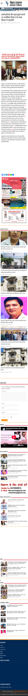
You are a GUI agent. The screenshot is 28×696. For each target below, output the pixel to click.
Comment (4, 391)
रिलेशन (1, 654)
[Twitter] (14, 693)
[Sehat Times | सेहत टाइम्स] (14, 3)
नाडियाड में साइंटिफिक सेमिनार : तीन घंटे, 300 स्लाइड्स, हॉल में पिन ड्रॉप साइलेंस (17, 568)
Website (3, 412)
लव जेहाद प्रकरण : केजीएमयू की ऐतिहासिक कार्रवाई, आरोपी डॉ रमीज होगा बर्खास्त (16, 590)
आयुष (1, 651)
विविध (1, 658)
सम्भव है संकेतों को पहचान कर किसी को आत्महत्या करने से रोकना (17, 521)
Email (3, 408)
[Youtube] (15, 693)
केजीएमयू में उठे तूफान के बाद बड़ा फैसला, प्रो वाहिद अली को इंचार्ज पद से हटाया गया (16, 455)
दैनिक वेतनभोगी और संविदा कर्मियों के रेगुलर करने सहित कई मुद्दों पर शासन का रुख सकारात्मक (16, 612)
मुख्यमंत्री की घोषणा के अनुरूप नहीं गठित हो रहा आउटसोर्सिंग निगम (16, 631)
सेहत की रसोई (3, 656)
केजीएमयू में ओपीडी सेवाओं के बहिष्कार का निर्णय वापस (13, 293)
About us (2, 647)
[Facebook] (12, 693)
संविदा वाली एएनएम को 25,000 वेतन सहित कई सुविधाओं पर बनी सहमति (16, 624)
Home (1, 645)
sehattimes (5, 23)
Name (3, 403)
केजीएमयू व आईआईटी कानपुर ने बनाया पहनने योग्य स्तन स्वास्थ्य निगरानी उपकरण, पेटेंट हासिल (17, 573)
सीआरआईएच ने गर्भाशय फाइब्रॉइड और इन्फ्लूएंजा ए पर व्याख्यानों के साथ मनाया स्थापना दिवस (17, 562)
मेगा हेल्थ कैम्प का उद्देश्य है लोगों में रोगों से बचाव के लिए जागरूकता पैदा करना (17, 476)
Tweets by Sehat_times (5, 687)
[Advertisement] (14, 39)
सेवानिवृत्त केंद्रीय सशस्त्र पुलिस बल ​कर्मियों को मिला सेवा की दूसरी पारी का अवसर (16, 618)
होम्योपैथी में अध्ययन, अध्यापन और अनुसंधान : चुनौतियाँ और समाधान (16, 505)
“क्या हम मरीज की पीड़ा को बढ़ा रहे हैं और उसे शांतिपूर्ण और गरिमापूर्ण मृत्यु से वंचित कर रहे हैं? (14, 271)
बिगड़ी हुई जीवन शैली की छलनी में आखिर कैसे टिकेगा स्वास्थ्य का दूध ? (17, 511)
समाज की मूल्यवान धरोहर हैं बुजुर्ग (14, 516)
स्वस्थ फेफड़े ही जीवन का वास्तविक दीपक (16, 500)
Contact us (2, 649)
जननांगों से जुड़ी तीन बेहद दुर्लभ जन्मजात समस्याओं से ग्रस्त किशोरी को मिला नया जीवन (17, 471)
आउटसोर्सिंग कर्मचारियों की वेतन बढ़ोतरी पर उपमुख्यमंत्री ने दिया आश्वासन (15, 605)
